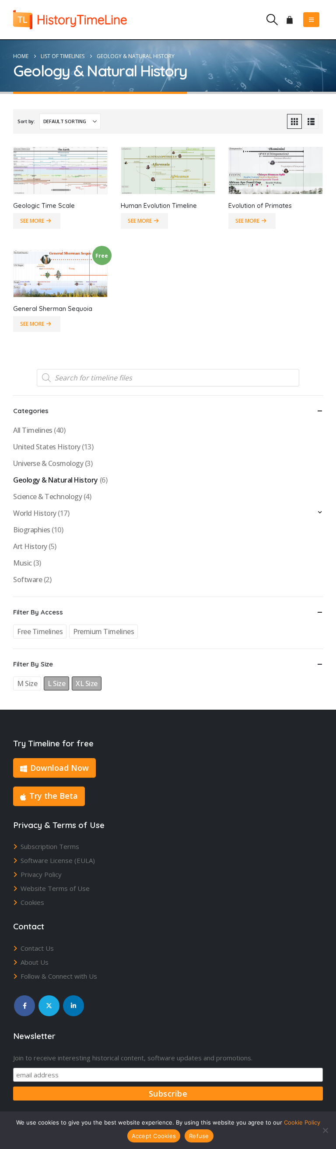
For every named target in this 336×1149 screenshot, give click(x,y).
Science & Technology (47, 496)
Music (22, 563)
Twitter (49, 1005)
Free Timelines (40, 631)
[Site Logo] (70, 19)
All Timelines (32, 430)
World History (34, 513)
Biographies (31, 530)
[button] (272, 19)
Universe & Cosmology (48, 463)
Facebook (24, 1005)
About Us (35, 962)
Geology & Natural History (55, 480)
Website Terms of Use (55, 888)
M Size (27, 683)
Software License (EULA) (58, 860)
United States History (46, 447)
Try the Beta (53, 795)
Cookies (32, 902)
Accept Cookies (154, 1135)
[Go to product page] (60, 170)
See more (32, 220)
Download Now (59, 768)
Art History (30, 546)
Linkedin (73, 1005)
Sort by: (26, 121)
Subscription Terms (50, 846)
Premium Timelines (103, 631)
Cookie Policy (302, 1122)
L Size (56, 683)
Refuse (199, 1135)
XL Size (87, 683)
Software (27, 579)
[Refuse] (325, 1130)
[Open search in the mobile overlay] (168, 377)
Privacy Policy (41, 874)
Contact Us (37, 948)
